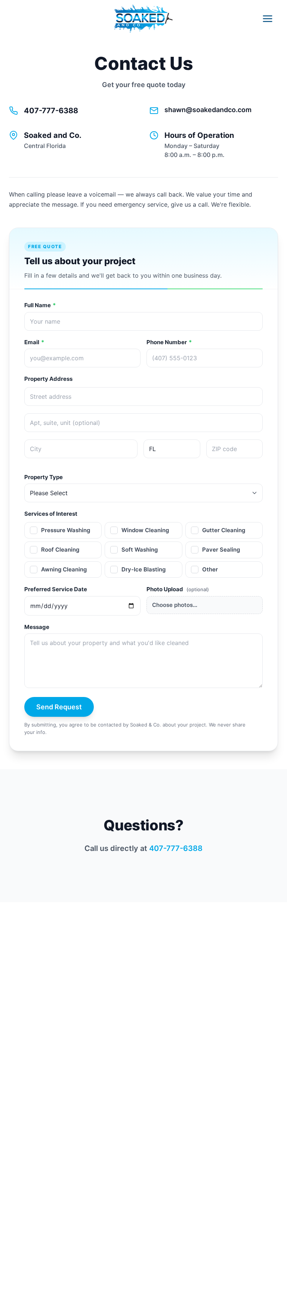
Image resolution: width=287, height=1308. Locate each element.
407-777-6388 (51, 110)
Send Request (59, 707)
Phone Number (169, 342)
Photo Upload (177, 589)
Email (34, 342)
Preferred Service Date (55, 589)
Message (36, 626)
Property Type (43, 477)
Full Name (40, 305)
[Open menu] (268, 19)
